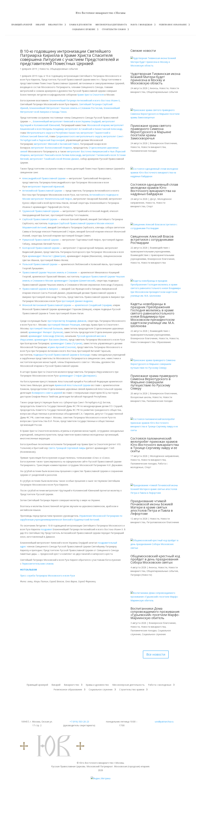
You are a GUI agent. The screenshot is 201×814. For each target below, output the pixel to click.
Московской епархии (98, 125)
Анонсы (154, 88)
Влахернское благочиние (163, 143)
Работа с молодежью (141, 25)
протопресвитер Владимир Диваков (67, 320)
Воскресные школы (140, 397)
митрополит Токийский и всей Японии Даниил (54, 158)
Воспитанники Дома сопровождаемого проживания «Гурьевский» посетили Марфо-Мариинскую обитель (154, 613)
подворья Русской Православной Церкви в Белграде (61, 354)
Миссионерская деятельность (111, 25)
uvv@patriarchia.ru (164, 721)
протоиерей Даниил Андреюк (77, 301)
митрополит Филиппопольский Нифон (51, 198)
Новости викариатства (153, 147)
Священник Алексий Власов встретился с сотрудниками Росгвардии (152, 239)
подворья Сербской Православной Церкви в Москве (76, 223)
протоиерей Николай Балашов (46, 328)
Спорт (150, 206)
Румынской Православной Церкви (40, 239)
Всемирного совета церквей (47, 392)
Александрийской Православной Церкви (43, 178)
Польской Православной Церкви (39, 264)
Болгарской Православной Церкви (40, 247)
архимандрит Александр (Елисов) (46, 335)
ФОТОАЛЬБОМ (28, 569)
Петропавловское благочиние (163, 522)
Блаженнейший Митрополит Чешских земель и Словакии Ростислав (65, 108)
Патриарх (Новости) (141, 574)
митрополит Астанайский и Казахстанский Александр (93, 128)
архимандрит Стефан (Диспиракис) (77, 375)
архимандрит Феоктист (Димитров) (47, 256)
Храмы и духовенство (80, 25)
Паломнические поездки (143, 150)
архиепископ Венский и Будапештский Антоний (74, 519)
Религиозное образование (173, 25)
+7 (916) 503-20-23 (79, 721)
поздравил (46, 529)
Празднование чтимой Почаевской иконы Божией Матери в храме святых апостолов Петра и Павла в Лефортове (151, 507)
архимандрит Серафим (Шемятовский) (74, 280)
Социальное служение (83, 29)
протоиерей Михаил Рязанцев (64, 324)
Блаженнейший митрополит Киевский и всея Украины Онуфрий (67, 121)
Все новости (155, 654)
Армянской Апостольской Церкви (73, 385)
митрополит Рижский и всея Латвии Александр (56, 155)
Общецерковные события (64, 68)
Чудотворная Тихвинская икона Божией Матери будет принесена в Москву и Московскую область (155, 78)
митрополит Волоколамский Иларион (51, 147)
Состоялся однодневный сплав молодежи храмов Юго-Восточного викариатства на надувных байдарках (154, 189)
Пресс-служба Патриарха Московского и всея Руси (47, 575)
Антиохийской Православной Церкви (42, 190)
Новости (44, 68)
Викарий (40, 25)
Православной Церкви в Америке (40, 288)
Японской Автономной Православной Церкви (46, 305)
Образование (163, 342)
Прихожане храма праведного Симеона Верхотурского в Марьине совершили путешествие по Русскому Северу (154, 382)
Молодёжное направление (164, 456)
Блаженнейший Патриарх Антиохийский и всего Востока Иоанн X (84, 100)
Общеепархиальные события (162, 91)
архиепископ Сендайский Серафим (93, 305)
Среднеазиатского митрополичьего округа (79, 136)
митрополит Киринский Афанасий (46, 186)
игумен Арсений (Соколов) (62, 347)
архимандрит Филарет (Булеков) (45, 332)
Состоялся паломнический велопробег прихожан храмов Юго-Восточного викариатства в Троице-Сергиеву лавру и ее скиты (154, 444)
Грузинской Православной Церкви (40, 211)
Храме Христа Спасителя (90, 94)
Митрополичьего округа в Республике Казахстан (53, 132)
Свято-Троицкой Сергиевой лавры (67, 447)
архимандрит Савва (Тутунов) (66, 343)
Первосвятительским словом (37, 563)
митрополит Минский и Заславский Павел (56, 143)
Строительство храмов (114, 29)
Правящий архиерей (21, 25)
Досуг (153, 198)
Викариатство (55, 25)
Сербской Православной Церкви (39, 219)
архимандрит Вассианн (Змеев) (51, 339)
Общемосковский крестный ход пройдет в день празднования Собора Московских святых (155, 559)
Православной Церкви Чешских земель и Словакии (49, 272)
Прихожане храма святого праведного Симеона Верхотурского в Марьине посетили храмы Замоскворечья (150, 132)
